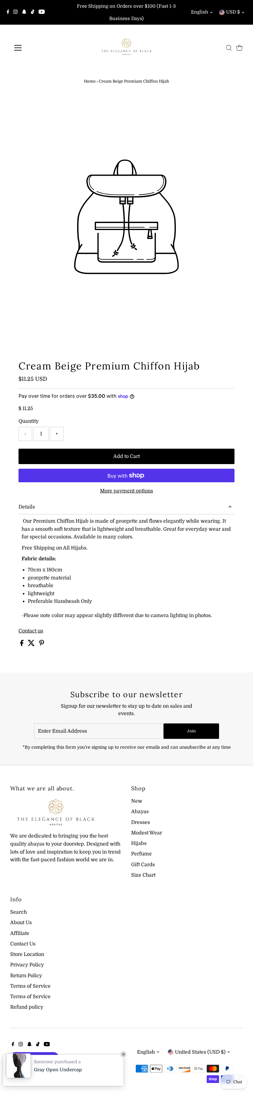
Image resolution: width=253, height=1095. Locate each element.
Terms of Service (30, 986)
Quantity (29, 421)
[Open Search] (229, 48)
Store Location (27, 954)
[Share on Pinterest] (41, 644)
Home (90, 81)
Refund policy (26, 1007)
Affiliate (19, 933)
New (136, 801)
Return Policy (26, 975)
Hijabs (139, 843)
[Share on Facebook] (22, 644)
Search (18, 912)
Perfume (141, 854)
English (199, 12)
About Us (21, 922)
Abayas (140, 811)
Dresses (140, 822)
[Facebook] (8, 12)
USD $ (233, 12)
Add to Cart (126, 456)
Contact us (31, 630)
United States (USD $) (200, 1052)
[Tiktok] (32, 12)
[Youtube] (41, 12)
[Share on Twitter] (32, 644)
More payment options (126, 491)
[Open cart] (239, 48)
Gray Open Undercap (58, 1069)
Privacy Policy (27, 965)
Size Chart (143, 875)
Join (191, 731)
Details (27, 507)
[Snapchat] (24, 12)
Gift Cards (143, 864)
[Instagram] (15, 12)
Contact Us (22, 944)
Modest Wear (146, 833)
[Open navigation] (38, 48)
